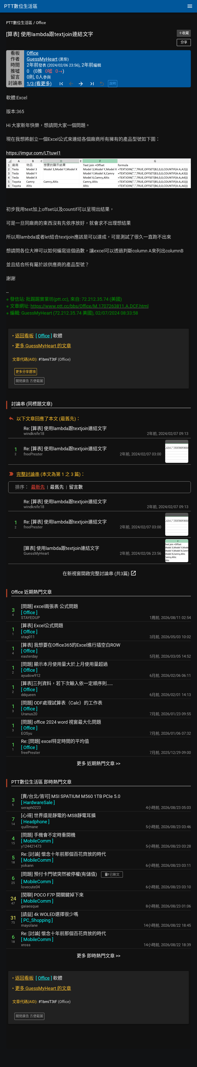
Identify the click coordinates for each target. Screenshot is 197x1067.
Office (41, 22)
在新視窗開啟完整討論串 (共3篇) (99, 573)
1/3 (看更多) (39, 83)
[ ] (29, 612)
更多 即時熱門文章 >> (98, 955)
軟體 (37, 335)
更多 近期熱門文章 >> (98, 763)
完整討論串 (28, 474)
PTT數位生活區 (19, 22)
